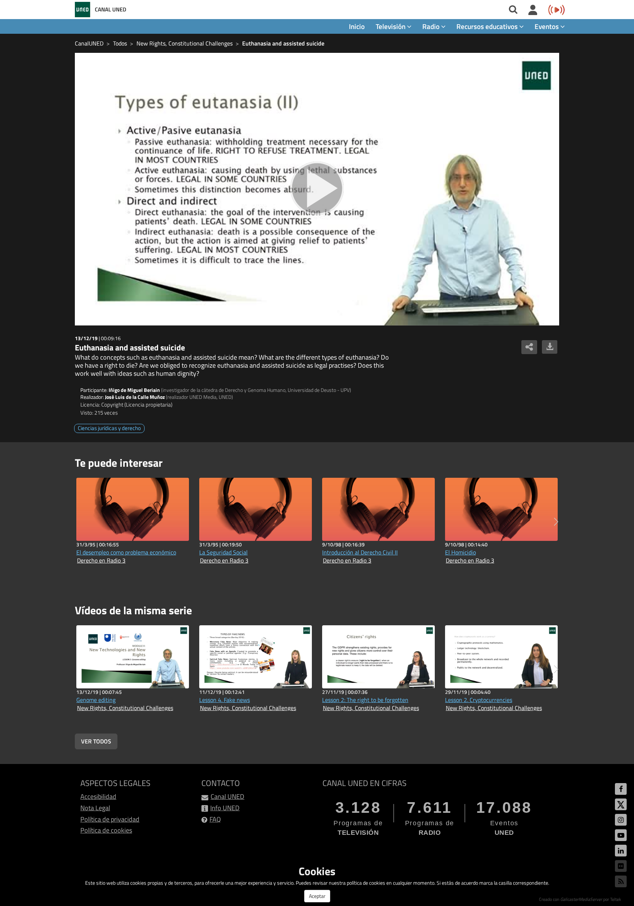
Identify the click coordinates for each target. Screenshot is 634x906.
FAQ (215, 819)
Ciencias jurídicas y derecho (109, 428)
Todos (120, 43)
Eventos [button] (547, 26)
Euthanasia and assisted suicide (283, 43)
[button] (556, 522)
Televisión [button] (391, 26)
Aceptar (317, 896)
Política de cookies (106, 830)
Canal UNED (227, 796)
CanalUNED (89, 43)
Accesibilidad (98, 796)
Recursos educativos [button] (487, 26)
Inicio (357, 26)
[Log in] (533, 10)
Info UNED (225, 808)
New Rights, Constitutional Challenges (184, 43)
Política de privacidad (109, 819)
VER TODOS (96, 741)
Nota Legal (95, 808)
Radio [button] (431, 26)
